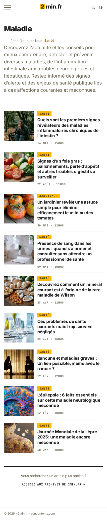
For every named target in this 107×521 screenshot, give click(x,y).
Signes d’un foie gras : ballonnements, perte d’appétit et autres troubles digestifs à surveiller (68, 169)
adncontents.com (43, 513)
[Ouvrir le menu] (7, 7)
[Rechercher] (93, 7)
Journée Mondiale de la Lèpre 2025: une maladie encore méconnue (67, 437)
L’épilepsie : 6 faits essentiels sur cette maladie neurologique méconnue (68, 400)
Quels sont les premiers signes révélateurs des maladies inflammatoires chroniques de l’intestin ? (68, 127)
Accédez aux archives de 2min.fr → (53, 484)
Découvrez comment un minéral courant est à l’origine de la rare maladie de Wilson (69, 290)
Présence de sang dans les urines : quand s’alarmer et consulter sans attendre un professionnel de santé (64, 251)
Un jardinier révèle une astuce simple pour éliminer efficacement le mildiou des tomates (67, 210)
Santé (49, 40)
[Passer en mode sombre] (101, 7)
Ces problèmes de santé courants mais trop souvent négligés (65, 327)
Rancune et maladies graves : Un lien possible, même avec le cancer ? (68, 363)
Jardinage (48, 196)
